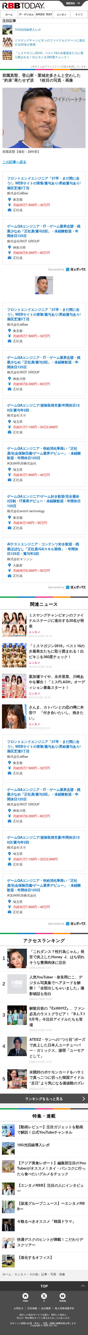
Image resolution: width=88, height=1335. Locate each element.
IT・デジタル (26, 14)
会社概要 (46, 1308)
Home (25, 1301)
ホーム (9, 14)
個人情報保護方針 (64, 1308)
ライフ (79, 14)
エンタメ (61, 14)
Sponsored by (56, 269)
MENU (70, 3)
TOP (44, 1286)
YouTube (62, 1301)
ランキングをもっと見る (44, 1098)
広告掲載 (32, 1308)
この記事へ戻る (14, 161)
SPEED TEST (44, 14)
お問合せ (18, 1308)
